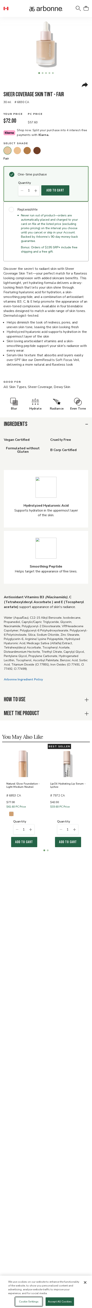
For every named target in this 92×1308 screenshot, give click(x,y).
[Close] (85, 1282)
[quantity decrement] (21, 190)
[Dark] (37, 151)
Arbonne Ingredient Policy (23, 679)
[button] (7, 8)
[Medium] (27, 151)
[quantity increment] (35, 190)
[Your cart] (86, 8)
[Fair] (7, 151)
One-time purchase (32, 174)
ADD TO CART (55, 190)
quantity (24, 183)
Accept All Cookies (60, 1301)
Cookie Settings (29, 1301)
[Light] (17, 151)
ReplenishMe (27, 209)
